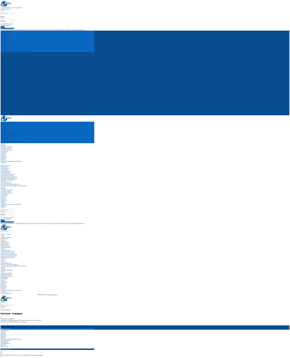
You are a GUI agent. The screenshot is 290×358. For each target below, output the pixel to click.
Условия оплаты (6, 57)
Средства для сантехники (9, 44)
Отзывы (3, 64)
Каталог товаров (6, 74)
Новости (3, 63)
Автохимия (4, 32)
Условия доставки (6, 58)
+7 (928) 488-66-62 (51, 294)
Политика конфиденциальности (11, 70)
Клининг (3, 47)
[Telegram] (1, 353)
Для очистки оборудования (9, 50)
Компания (4, 104)
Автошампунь (5, 34)
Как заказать (4, 60)
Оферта (3, 68)
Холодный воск (5, 37)
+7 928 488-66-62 (6, 7)
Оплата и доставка (6, 99)
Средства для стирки (7, 41)
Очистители (4, 35)
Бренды (3, 67)
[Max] (1, 352)
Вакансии (4, 65)
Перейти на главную (7, 321)
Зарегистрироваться (7, 28)
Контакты (3, 114)
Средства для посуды (7, 40)
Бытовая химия (5, 38)
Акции (3, 96)
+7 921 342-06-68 (16, 7)
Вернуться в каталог (20, 321)
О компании (5, 330)
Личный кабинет (6, 293)
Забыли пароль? (6, 25)
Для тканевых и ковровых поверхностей (13, 51)
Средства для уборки (7, 45)
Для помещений (6, 48)
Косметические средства (9, 43)
